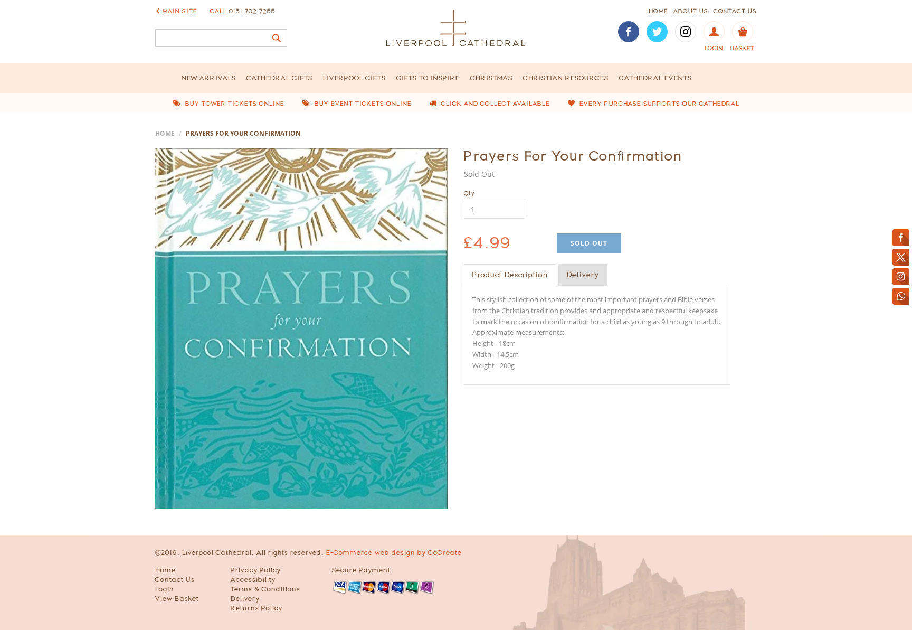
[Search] (276, 38)
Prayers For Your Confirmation (573, 156)
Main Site (180, 11)
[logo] (456, 28)
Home (165, 133)
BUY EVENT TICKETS (362, 103)
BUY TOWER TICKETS (233, 103)
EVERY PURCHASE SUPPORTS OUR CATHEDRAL (658, 103)
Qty (469, 193)
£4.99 (487, 242)
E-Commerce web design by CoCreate (394, 553)
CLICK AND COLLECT (494, 103)
